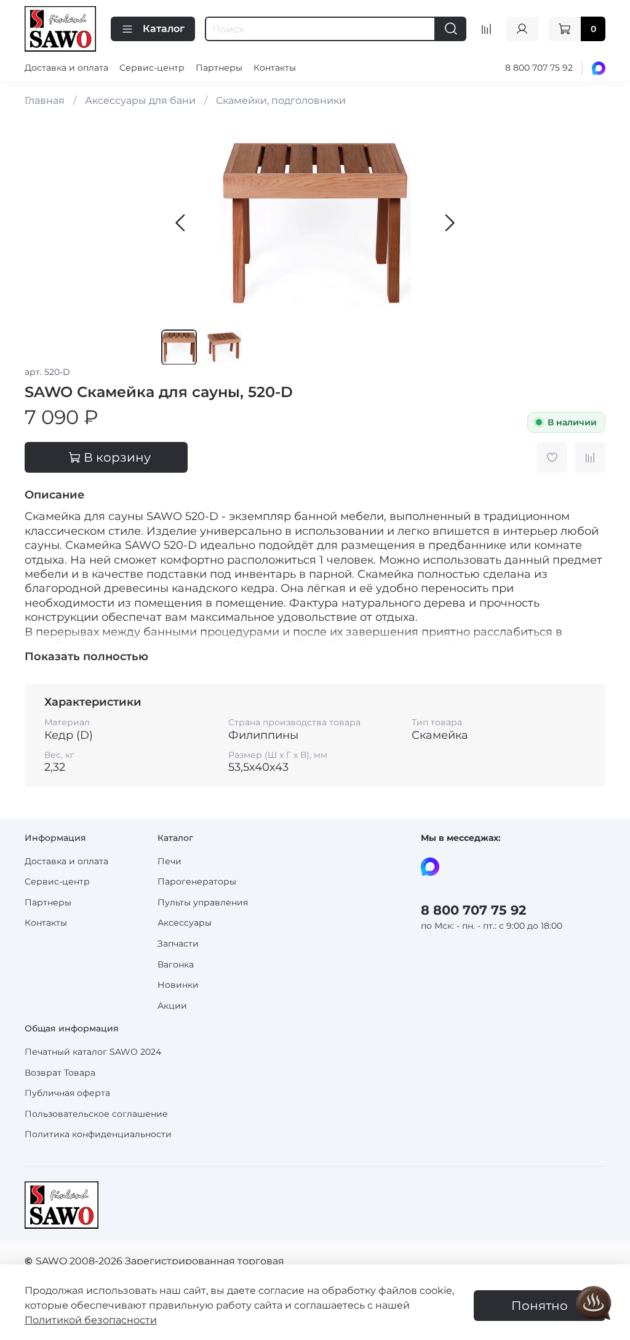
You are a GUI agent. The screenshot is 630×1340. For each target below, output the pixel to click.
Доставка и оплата (66, 67)
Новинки (178, 984)
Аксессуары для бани (140, 100)
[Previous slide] (181, 223)
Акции (172, 1005)
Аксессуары (185, 922)
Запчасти (178, 943)
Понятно (539, 1305)
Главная (45, 100)
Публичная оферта (67, 1092)
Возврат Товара (60, 1072)
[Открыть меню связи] (594, 1304)
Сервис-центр (152, 67)
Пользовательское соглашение (96, 1113)
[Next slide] (449, 223)
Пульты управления (203, 902)
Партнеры (219, 67)
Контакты (274, 67)
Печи (169, 861)
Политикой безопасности (91, 1320)
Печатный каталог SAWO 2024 (93, 1051)
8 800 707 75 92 (539, 67)
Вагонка (176, 964)
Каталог (164, 28)
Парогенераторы (197, 881)
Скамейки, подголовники (281, 100)
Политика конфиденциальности (98, 1134)
